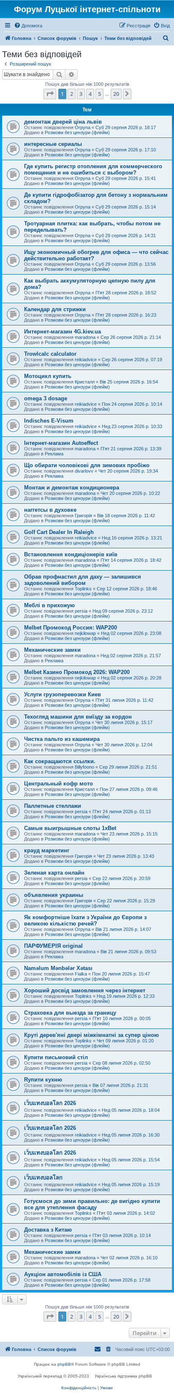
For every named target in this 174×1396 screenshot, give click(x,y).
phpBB (64, 1364)
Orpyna (82, 127)
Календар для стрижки (55, 309)
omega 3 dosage (45, 398)
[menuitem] (28, 26)
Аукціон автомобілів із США (62, 1274)
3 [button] (80, 94)
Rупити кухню (43, 1079)
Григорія (83, 515)
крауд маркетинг (46, 850)
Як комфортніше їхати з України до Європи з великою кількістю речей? (85, 920)
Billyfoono (84, 766)
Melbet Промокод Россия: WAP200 (70, 627)
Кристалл (85, 381)
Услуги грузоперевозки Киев (62, 694)
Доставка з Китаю (48, 1230)
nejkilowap (85, 633)
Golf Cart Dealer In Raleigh (59, 532)
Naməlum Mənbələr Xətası (58, 968)
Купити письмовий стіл (56, 1057)
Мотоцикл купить (47, 376)
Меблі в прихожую (49, 605)
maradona (85, 337)
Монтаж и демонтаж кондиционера (71, 487)
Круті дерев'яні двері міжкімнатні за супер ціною (91, 1035)
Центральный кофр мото (58, 783)
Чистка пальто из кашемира (62, 739)
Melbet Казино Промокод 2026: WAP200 (77, 672)
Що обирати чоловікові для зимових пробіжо (87, 465)
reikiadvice (86, 359)
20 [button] (116, 94)
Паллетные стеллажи (52, 806)
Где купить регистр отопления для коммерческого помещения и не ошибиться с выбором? (93, 169)
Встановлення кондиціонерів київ (70, 554)
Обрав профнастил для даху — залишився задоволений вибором (82, 580)
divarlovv (84, 470)
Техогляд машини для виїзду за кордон (78, 717)
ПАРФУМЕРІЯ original (53, 946)
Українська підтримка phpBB (123, 1376)
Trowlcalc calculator (50, 354)
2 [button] (71, 94)
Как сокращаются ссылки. (59, 761)
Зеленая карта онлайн (54, 873)
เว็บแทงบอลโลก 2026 (50, 1103)
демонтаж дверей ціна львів (63, 122)
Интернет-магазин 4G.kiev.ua (62, 331)
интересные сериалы (53, 144)
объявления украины (53, 895)
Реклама (54, 453)
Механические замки (52, 650)
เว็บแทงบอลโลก (43, 1177)
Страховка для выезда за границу (70, 1013)
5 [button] (99, 94)
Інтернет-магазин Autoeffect (61, 443)
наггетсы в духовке (50, 510)
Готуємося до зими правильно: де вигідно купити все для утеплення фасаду (92, 1204)
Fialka (81, 973)
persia (81, 610)
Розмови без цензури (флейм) (77, 132)
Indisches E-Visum (48, 421)
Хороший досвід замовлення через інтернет (84, 990)
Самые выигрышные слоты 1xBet (70, 828)
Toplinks (83, 588)
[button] (50, 94)
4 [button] (90, 94)
